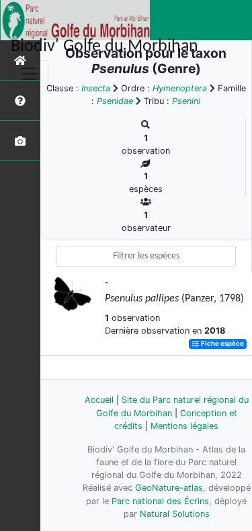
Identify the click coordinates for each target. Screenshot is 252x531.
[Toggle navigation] (29, 73)
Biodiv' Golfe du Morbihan (104, 47)
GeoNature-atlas (169, 488)
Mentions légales (184, 426)
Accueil (99, 400)
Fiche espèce (222, 344)
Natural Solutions (175, 514)
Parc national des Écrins (160, 501)
